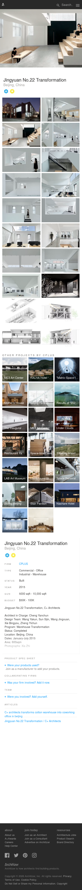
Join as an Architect (36, 835)
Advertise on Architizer (37, 842)
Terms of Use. (12, 879)
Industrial (24, 574)
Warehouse (39, 574)
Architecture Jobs (66, 835)
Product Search (65, 838)
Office (39, 570)
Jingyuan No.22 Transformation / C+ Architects (33, 721)
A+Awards (10, 838)
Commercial (26, 570)
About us (10, 835)
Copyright (62, 883)
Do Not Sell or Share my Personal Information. (30, 883)
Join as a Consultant (36, 838)
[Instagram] (34, 856)
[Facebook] (7, 856)
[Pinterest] (25, 856)
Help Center (11, 845)
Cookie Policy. (29, 879)
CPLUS (23, 564)
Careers (9, 842)
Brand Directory (65, 842)
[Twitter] (16, 856)
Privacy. (67, 876)
